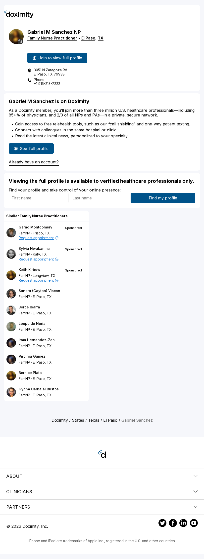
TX (100, 38)
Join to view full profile (60, 57)
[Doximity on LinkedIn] (183, 524)
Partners (18, 507)
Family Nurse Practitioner (52, 38)
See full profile (35, 150)
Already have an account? (34, 161)
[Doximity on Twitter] (162, 524)
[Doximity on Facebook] (173, 524)
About (14, 476)
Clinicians (19, 491)
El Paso (88, 38)
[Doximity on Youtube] (194, 524)
